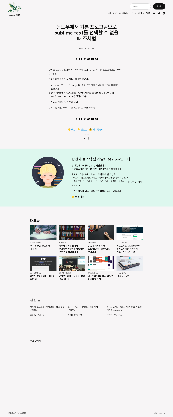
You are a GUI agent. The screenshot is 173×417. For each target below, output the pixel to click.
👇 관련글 (82, 129)
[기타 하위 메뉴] (143, 13)
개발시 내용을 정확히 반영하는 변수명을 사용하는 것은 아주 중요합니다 (71, 248)
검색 (159, 6)
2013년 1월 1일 (121, 273)
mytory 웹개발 (14, 15)
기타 (93, 48)
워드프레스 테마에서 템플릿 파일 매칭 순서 (100, 278)
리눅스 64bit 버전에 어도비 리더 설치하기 (83, 309)
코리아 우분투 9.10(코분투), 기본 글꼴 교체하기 (47, 309)
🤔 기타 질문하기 (97, 129)
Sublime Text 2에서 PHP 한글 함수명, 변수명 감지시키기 (124, 309)
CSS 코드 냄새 (123, 276)
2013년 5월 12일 (93, 273)
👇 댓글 (71, 129)
